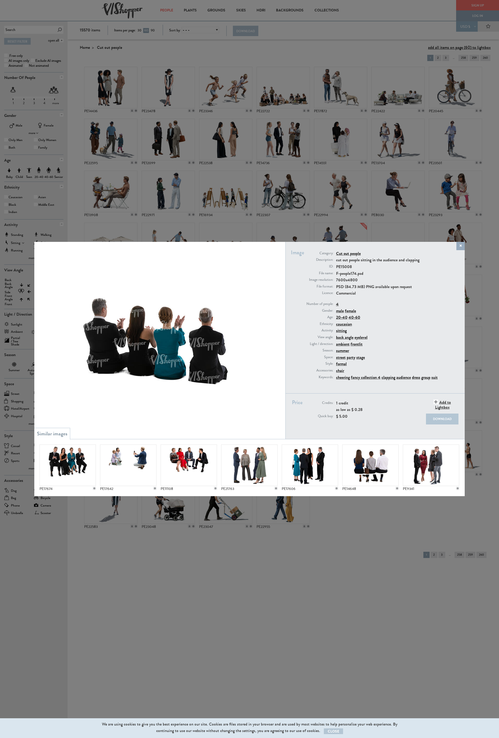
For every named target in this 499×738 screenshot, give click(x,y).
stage (360, 357)
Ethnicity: (326, 324)
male (340, 311)
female (350, 311)
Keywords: (326, 377)
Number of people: (319, 304)
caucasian (344, 324)
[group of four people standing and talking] (310, 465)
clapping (388, 377)
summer (342, 351)
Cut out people (348, 253)
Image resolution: (321, 279)
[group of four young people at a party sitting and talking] (189, 465)
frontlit (357, 344)
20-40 (341, 317)
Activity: (327, 330)
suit (434, 377)
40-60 (354, 317)
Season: (328, 350)
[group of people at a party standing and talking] (249, 465)
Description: (324, 259)
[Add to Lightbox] (94, 488)
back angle (344, 337)
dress (416, 377)
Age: (330, 317)
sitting (341, 331)
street (341, 357)
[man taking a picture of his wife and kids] (128, 465)
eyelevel (360, 337)
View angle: (325, 337)
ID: (331, 266)
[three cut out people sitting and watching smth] (370, 465)
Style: (329, 363)
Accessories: (324, 370)
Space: (328, 357)
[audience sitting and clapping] (68, 465)
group (425, 377)
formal (341, 364)
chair (340, 371)
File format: (325, 286)
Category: (326, 253)
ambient (343, 344)
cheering (343, 377)
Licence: (327, 293)
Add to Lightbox (443, 404)
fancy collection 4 (365, 377)
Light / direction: (321, 344)
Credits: (327, 402)
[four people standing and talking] (431, 465)
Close (333, 731)
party (351, 357)
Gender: (327, 310)
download (442, 419)
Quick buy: (325, 416)
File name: (326, 273)
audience (403, 377)
